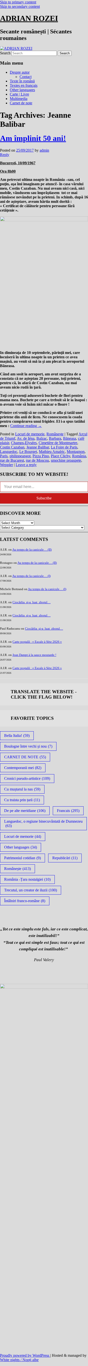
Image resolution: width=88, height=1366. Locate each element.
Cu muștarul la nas (22, 789)
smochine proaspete (66, 460)
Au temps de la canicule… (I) (31, 576)
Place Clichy (60, 456)
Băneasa (69, 438)
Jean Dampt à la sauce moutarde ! (34, 655)
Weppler (6, 465)
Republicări (64, 858)
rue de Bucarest (12, 460)
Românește (55, 434)
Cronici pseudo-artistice (27, 778)
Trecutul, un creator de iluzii (30, 890)
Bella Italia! (17, 735)
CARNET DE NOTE (25, 757)
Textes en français (23, 85)
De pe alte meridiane (24, 811)
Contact (26, 77)
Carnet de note (21, 103)
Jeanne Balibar (37, 447)
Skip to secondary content (20, 6)
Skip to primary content (18, 2)
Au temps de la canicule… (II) (32, 549)
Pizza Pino (41, 456)
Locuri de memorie (29, 434)
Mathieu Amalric (52, 451)
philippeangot (20, 456)
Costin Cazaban (12, 447)
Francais (68, 811)
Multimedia (18, 99)
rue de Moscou (37, 460)
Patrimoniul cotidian (22, 858)
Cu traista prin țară (22, 800)
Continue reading (26, 426)
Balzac (41, 438)
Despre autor (20, 72)
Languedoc (8, 451)
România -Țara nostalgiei (27, 879)
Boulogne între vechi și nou (28, 746)
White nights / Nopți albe (19, 1360)
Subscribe (44, 498)
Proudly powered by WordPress (25, 1355)
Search (5, 53)
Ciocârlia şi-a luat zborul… (31, 602)
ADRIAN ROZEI (29, 18)
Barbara (55, 438)
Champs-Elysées (24, 443)
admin (44, 150)
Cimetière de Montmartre (58, 443)
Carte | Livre (19, 94)
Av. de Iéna (25, 438)
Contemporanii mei (22, 768)
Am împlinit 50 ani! (33, 138)
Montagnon (76, 451)
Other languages (22, 90)
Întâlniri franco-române (24, 901)
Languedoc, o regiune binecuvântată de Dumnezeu (43, 823)
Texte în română (22, 81)
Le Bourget (28, 451)
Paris (4, 456)
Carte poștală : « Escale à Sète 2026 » (37, 642)
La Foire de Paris (64, 447)
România (79, 456)
